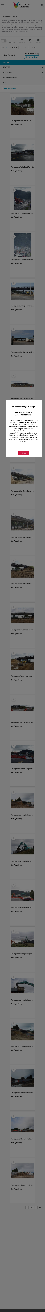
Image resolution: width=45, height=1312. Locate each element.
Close (24, 453)
